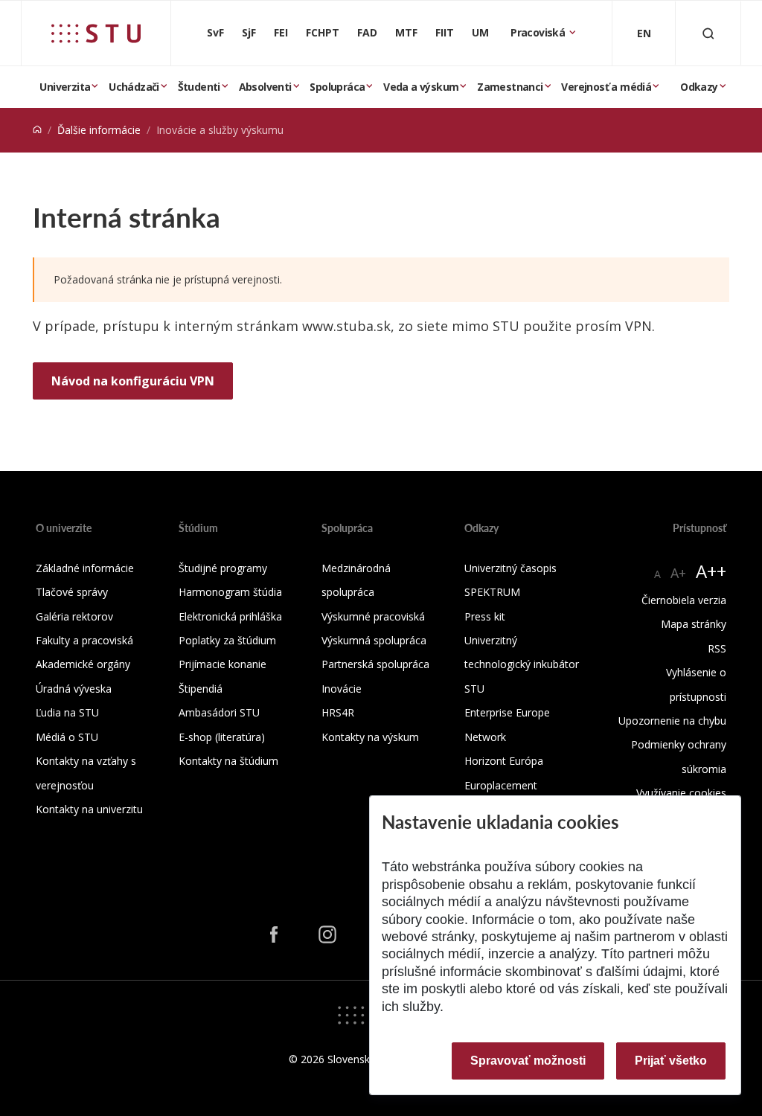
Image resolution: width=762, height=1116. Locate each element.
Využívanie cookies (681, 793)
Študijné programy (223, 568)
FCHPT (322, 32)
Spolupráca (337, 87)
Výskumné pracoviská (373, 616)
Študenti (199, 87)
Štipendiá (200, 689)
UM (480, 32)
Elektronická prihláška (230, 616)
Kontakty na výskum (370, 737)
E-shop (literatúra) (222, 737)
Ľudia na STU (67, 712)
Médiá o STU (67, 737)
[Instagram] (327, 934)
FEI (281, 32)
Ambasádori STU (219, 712)
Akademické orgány (83, 664)
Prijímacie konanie (222, 664)
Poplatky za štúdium (227, 640)
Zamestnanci (509, 87)
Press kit (484, 616)
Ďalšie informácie (99, 130)
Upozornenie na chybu (672, 720)
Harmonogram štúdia (230, 592)
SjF (249, 32)
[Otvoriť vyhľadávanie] (708, 33)
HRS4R (337, 712)
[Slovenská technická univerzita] (96, 33)
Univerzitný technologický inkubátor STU (521, 664)
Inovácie (341, 689)
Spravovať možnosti (528, 1060)
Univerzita (64, 87)
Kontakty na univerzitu (89, 809)
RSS (717, 648)
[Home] (37, 130)
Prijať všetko (671, 1060)
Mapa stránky (693, 624)
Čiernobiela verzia (683, 600)
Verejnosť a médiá (606, 87)
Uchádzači (134, 87)
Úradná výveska (74, 689)
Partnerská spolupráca (375, 664)
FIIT (444, 32)
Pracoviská (538, 32)
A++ (711, 571)
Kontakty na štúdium (228, 761)
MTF (406, 32)
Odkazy (698, 87)
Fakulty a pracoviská (84, 640)
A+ (678, 573)
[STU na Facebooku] (273, 934)
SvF (215, 32)
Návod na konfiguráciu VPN (132, 381)
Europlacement (500, 785)
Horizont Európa (503, 761)
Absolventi (265, 87)
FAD (367, 32)
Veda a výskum (420, 87)
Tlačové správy (72, 592)
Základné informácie (85, 568)
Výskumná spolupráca (373, 640)
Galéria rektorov (74, 616)
